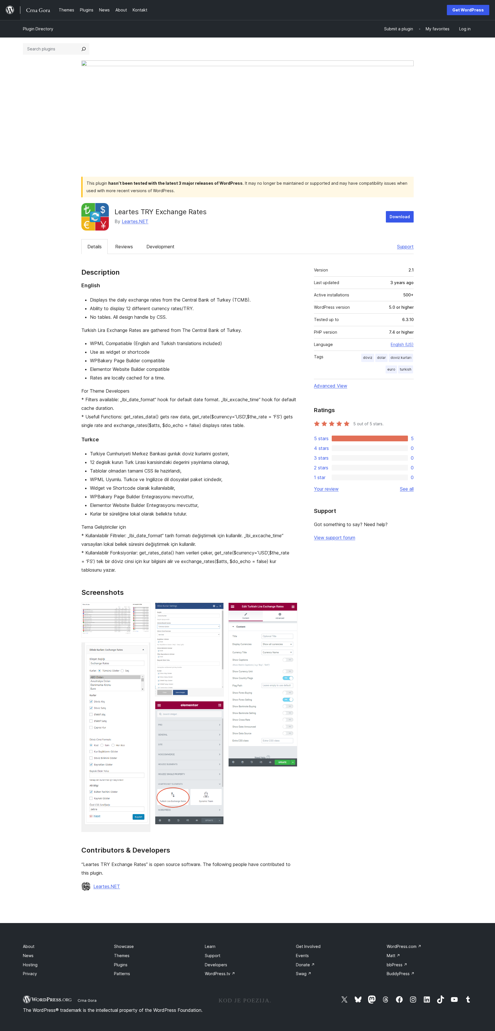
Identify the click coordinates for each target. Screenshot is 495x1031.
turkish (405, 369)
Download (400, 216)
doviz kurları (400, 357)
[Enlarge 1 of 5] (143, 610)
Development (160, 246)
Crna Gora (87, 1000)
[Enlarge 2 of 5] (143, 650)
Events (302, 955)
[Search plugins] (83, 49)
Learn (210, 946)
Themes (121, 955)
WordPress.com (404, 946)
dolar (381, 357)
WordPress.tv (220, 973)
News (28, 955)
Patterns (122, 973)
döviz (367, 357)
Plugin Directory (38, 28)
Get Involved (308, 946)
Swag (303, 973)
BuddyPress (401, 973)
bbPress (397, 964)
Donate (305, 964)
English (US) (402, 344)
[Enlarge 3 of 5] (216, 610)
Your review (326, 489)
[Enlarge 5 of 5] (289, 610)
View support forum (334, 537)
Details (94, 246)
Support (405, 246)
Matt (393, 955)
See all (407, 489)
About (28, 946)
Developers (216, 964)
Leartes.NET (135, 221)
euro (391, 369)
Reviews (124, 246)
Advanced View (330, 386)
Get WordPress (468, 9)
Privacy (30, 973)
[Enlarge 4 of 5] (216, 709)
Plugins (120, 964)
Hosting (30, 964)
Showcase (124, 946)
